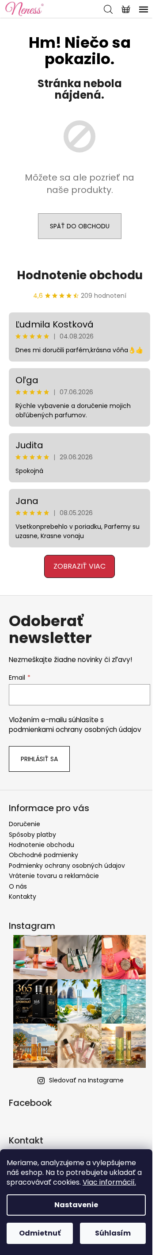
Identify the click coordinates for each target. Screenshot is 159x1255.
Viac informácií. (109, 1182)
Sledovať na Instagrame (86, 1080)
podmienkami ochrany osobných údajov (75, 729)
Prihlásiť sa (39, 759)
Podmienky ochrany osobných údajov (67, 865)
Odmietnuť (40, 1233)
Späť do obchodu (80, 226)
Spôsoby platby (32, 834)
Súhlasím (113, 1233)
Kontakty (22, 896)
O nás (18, 886)
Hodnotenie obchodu (80, 275)
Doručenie (24, 824)
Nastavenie (76, 1205)
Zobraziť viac (79, 566)
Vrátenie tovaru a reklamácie (54, 875)
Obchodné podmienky (43, 855)
